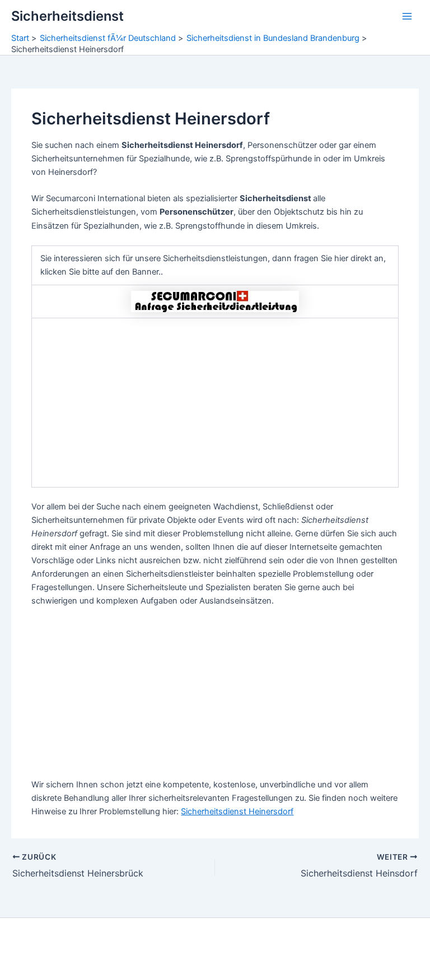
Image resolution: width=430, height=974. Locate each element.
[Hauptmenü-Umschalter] (407, 16)
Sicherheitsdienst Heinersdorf (237, 811)
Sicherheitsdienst (67, 16)
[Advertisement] (215, 402)
